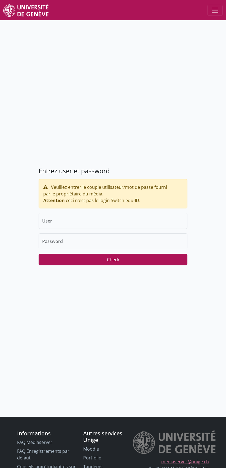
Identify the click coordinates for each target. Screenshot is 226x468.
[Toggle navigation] (215, 10)
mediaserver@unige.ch (185, 462)
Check (113, 260)
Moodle (91, 449)
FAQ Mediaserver (34, 442)
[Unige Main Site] (26, 10)
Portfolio (92, 458)
